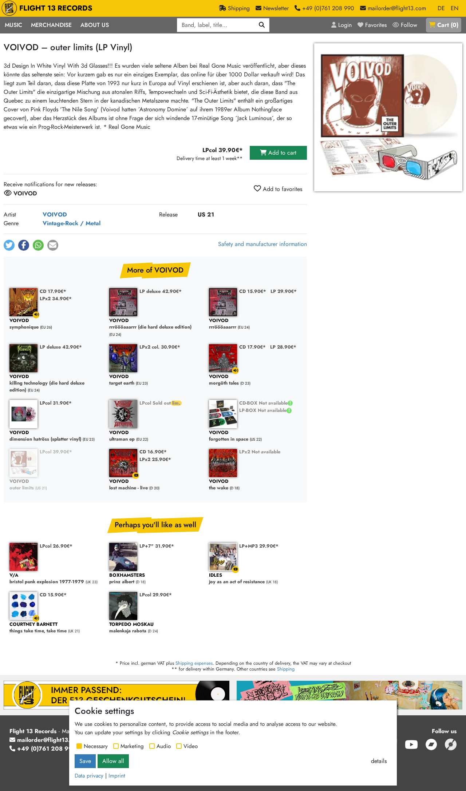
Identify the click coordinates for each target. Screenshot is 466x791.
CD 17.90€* (53, 291)
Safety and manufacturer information (262, 244)
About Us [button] (94, 25)
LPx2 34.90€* (56, 298)
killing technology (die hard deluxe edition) (46, 383)
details (379, 761)
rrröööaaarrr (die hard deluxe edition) (150, 324)
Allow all (113, 761)
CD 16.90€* (153, 451)
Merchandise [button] (51, 25)
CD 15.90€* (252, 291)
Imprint (116, 776)
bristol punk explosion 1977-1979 (46, 578)
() (447, 25)
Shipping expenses (194, 663)
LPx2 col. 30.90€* (159, 346)
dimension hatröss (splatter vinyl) (45, 436)
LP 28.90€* (283, 346)
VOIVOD (55, 214)
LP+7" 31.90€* (156, 545)
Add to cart (281, 152)
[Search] (261, 25)
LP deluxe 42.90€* (160, 291)
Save (85, 761)
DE (441, 8)
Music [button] (13, 25)
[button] (9, 245)
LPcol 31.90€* (56, 403)
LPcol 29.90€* (155, 594)
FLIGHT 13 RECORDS (55, 8)
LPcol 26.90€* (56, 545)
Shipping (286, 668)
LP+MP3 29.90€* (259, 545)
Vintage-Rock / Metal (71, 223)
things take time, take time (38, 627)
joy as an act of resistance (237, 578)
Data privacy (89, 776)
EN (454, 8)
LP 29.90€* (283, 291)
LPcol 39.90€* (56, 451)
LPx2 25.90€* (155, 459)
